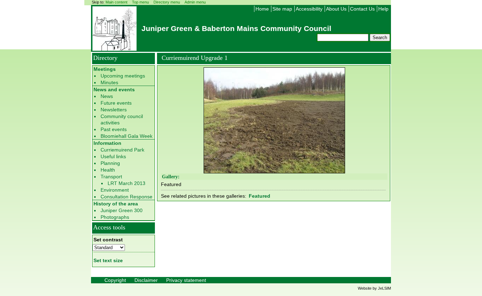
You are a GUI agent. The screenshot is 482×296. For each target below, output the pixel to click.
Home (262, 9)
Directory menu (166, 2)
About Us (336, 9)
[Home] (114, 48)
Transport (111, 176)
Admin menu (195, 2)
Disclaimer (146, 280)
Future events (116, 103)
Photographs (115, 217)
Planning (110, 163)
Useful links (113, 156)
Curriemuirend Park (122, 150)
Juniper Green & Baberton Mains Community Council (236, 28)
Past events (114, 129)
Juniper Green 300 (122, 210)
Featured (259, 196)
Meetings (105, 69)
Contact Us (362, 9)
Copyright (115, 280)
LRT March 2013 (126, 183)
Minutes (109, 82)
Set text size (108, 260)
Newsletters (114, 109)
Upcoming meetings (123, 76)
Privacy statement (186, 280)
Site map (282, 9)
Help (383, 9)
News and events (114, 89)
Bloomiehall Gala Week (126, 136)
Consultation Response (126, 196)
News (107, 96)
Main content (116, 2)
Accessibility (309, 9)
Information (107, 143)
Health (108, 170)
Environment (115, 190)
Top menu (140, 2)
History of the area (116, 203)
